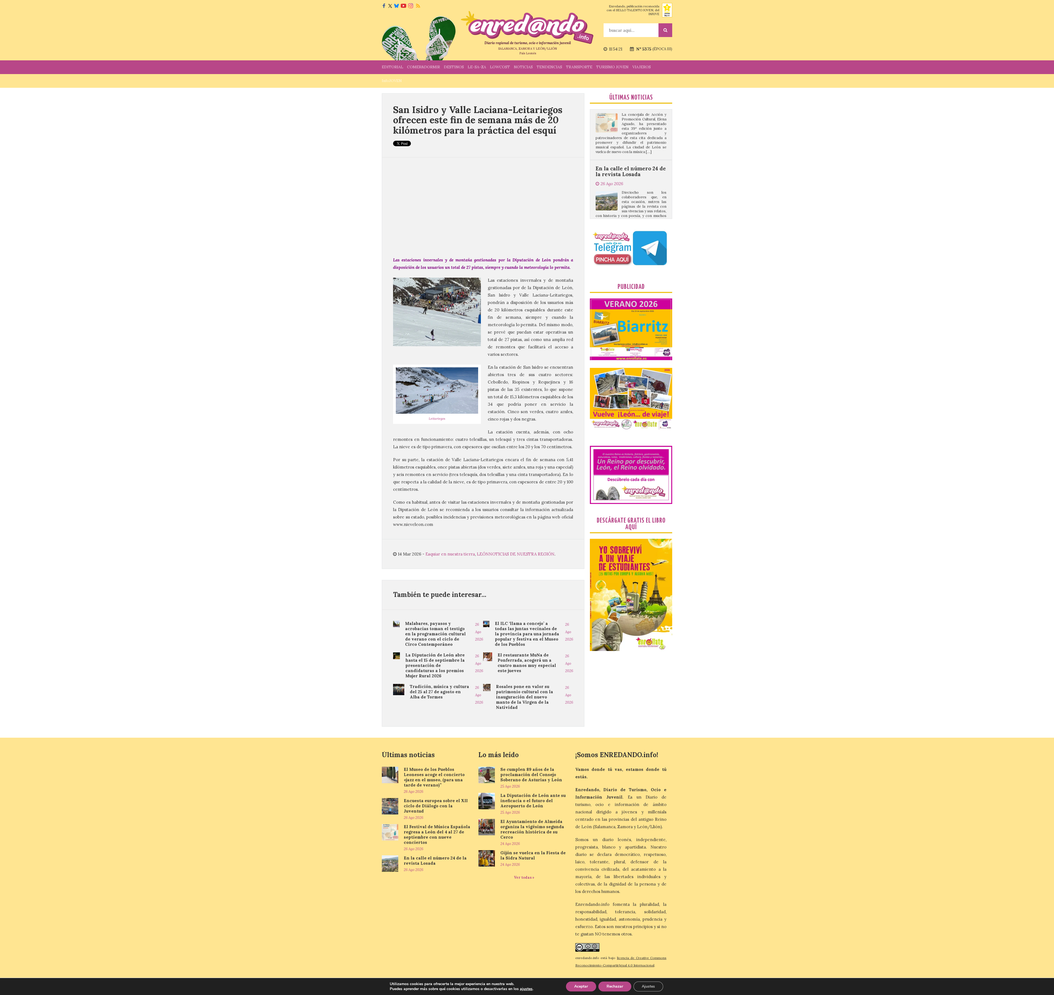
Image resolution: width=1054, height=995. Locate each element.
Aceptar (581, 986)
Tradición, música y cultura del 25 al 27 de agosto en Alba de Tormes (439, 692)
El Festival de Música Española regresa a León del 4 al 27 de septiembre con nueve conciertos (437, 834)
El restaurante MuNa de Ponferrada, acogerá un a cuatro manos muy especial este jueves (527, 662)
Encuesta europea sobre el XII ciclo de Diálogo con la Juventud (436, 806)
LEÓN (483, 554)
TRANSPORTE (579, 66)
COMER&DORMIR (423, 66)
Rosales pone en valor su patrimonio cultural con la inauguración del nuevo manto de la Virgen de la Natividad (524, 697)
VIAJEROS (641, 66)
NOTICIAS (523, 66)
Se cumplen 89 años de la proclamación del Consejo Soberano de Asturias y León (531, 774)
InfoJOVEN (392, 80)
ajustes (526, 988)
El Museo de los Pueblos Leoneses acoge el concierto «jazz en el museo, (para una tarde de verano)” (434, 777)
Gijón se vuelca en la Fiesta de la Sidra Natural (533, 855)
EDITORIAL (392, 66)
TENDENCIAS (549, 66)
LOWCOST (500, 66)
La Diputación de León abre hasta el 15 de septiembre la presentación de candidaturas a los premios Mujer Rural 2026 (435, 665)
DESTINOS (454, 66)
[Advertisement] (483, 206)
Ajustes (648, 986)
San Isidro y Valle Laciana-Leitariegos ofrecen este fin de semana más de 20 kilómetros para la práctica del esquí (477, 120)
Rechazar (615, 986)
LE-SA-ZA (477, 66)
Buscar (665, 30)
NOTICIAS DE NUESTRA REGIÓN (521, 554)
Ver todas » (524, 877)
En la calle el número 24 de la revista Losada (631, 111)
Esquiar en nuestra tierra (450, 554)
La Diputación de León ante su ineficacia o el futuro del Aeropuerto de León (533, 800)
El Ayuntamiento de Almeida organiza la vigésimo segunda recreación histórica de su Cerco (532, 829)
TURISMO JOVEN (612, 66)
